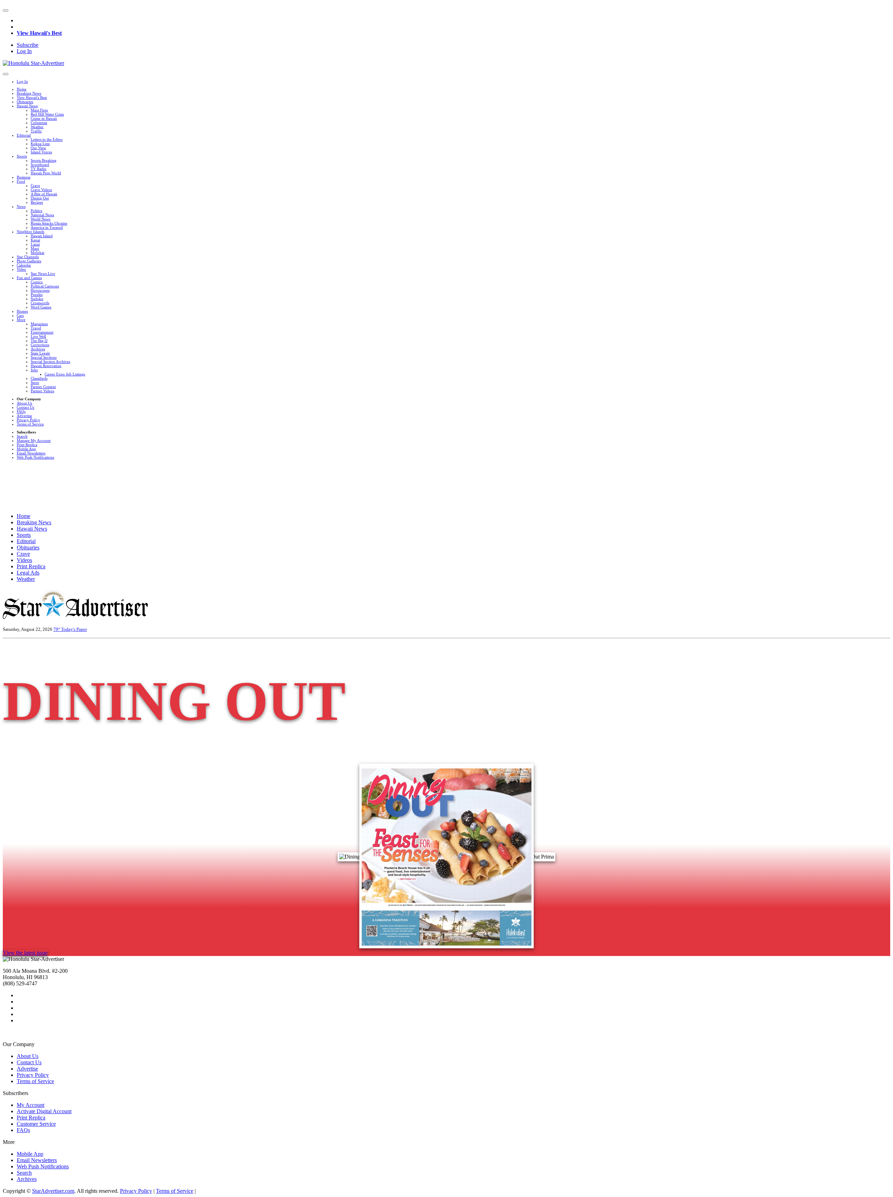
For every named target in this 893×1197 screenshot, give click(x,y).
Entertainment (42, 332)
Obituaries (25, 102)
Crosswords (40, 303)
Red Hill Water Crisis (47, 114)
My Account (30, 1105)
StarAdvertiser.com (53, 1191)
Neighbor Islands (30, 231)
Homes (22, 311)
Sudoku (37, 299)
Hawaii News (27, 106)
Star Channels (28, 257)
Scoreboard (40, 164)
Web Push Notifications (35, 457)
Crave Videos (41, 190)
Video (21, 269)
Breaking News (29, 93)
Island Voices (41, 152)
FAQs (21, 411)
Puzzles (37, 294)
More (21, 320)
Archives (38, 349)
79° (57, 629)
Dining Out (40, 198)
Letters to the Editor (47, 139)
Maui (35, 248)
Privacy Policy (28, 420)
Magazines (39, 324)
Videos (24, 560)
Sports (22, 156)
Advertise (24, 416)
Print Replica (27, 445)
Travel (36, 328)
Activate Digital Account (44, 1111)
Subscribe (27, 45)
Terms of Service (30, 424)
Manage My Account (34, 440)
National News (42, 215)
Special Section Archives (50, 361)
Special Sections (44, 357)
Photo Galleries (29, 261)
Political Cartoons (45, 286)
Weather (37, 127)
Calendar (24, 265)
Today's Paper (74, 629)
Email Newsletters (31, 453)
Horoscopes (40, 290)
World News (40, 219)
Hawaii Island (42, 236)
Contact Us (25, 407)
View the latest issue (25, 953)
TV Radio (38, 169)
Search (22, 436)
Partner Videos (42, 391)
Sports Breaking (44, 160)
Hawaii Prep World (46, 173)
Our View (38, 148)
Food (21, 181)
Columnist (39, 123)
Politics (36, 211)
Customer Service (36, 1124)
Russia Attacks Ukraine (49, 223)
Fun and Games (29, 278)
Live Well (38, 336)
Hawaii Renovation (46, 366)
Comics (37, 282)
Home (22, 89)
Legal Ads (28, 573)
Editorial (24, 135)
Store (35, 382)
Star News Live (43, 273)
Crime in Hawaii (44, 118)
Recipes (37, 202)
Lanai (35, 244)
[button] (5, 10)
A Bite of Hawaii (44, 194)
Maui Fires (39, 110)
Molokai (37, 252)
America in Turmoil (47, 227)
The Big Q (39, 340)
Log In (24, 51)
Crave (35, 185)
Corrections (40, 345)
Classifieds (39, 378)
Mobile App (26, 449)
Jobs (34, 370)
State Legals (40, 353)
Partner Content (43, 387)
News (21, 206)
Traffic (36, 131)
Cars (20, 315)
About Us (24, 403)
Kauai (35, 240)
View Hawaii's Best (39, 33)
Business (23, 177)
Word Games (41, 307)
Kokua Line (40, 143)
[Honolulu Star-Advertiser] (33, 63)
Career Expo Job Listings (65, 374)
